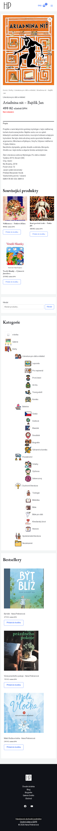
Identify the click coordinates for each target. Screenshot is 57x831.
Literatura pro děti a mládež (24, 90)
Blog (28, 789)
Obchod (28, 798)
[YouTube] (32, 806)
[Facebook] (25, 806)
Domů (5, 90)
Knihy (11, 90)
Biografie (28, 792)
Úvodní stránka (28, 786)
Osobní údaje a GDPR (28, 821)
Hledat (5, 302)
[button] (49, 19)
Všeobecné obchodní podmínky (28, 819)
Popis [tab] (5, 123)
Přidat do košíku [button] (12, 232)
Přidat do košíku (14, 622)
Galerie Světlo (28, 795)
